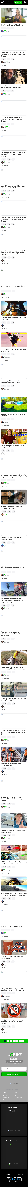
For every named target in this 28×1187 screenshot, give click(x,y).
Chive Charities (18, 1097)
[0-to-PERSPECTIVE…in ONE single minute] (14, 276)
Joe (5, 30)
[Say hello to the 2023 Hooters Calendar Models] (14, 528)
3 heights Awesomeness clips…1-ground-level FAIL (12, 764)
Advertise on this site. (14, 1181)
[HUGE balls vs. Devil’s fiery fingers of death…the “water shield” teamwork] (14, 978)
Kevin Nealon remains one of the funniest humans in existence (12, 87)
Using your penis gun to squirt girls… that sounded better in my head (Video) (13, 1021)
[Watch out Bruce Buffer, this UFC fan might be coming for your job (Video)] (14, 465)
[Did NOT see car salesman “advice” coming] (14, 557)
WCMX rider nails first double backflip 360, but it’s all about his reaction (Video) (12, 600)
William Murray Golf (19, 1094)
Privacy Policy (6, 1099)
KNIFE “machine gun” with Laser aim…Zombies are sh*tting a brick (14, 863)
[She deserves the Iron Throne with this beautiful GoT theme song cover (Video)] (14, 787)
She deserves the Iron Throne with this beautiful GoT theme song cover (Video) (13, 799)
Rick (5, 193)
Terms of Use (6, 1097)
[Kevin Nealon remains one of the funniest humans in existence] (14, 76)
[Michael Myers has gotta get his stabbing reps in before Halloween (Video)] (14, 108)
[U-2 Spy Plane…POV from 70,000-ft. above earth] (14, 308)
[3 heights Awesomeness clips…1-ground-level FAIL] (14, 754)
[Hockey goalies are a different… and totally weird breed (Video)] (14, 371)
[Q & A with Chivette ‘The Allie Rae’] (14, 15)
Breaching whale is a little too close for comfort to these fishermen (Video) (13, 154)
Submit (4, 1094)
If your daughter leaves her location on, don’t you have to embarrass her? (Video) (13, 732)
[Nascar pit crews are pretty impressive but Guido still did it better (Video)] (14, 622)
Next (21, 1041)
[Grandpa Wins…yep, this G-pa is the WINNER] (14, 404)
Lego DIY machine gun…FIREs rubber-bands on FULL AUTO (14, 187)
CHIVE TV (17, 1092)
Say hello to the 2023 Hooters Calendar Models (11, 538)
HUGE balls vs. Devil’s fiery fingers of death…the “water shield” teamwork (13, 989)
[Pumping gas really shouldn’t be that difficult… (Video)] (14, 689)
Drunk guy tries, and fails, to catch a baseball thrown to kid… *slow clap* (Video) (13, 54)
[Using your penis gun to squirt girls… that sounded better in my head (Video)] (14, 1010)
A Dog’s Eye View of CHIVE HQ (11, 927)
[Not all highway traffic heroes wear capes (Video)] (14, 820)
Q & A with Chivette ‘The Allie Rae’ (12, 25)
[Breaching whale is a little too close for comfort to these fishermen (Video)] (14, 143)
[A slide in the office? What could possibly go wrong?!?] (14, 497)
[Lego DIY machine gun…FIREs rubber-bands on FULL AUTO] (14, 176)
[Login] (24, 2)
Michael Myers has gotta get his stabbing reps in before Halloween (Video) (12, 119)
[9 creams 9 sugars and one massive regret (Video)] (14, 947)
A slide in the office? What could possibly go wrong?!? (12, 507)
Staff (5, 453)
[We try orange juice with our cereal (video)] (14, 436)
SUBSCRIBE (18, 2)
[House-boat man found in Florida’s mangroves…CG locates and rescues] (14, 657)
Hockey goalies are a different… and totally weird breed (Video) (13, 381)
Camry (5, 514)
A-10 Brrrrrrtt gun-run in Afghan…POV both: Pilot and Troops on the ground (14, 894)
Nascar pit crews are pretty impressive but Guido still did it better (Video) (11, 633)
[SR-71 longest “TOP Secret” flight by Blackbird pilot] (14, 339)
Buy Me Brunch (18, 1095)
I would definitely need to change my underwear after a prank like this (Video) (13, 219)
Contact (5, 1095)
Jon (5, 964)
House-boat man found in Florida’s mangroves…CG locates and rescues (13, 668)
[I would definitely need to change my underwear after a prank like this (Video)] (14, 208)
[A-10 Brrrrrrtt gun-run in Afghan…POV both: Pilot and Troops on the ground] (14, 884)
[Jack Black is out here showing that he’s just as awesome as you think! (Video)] (14, 241)
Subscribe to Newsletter (14, 1074)
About (4, 1092)
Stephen (6, 61)
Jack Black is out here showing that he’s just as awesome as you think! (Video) (13, 252)
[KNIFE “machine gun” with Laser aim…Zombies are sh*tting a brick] (14, 852)
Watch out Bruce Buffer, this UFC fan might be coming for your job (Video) (14, 476)
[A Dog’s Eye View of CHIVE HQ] (14, 917)
